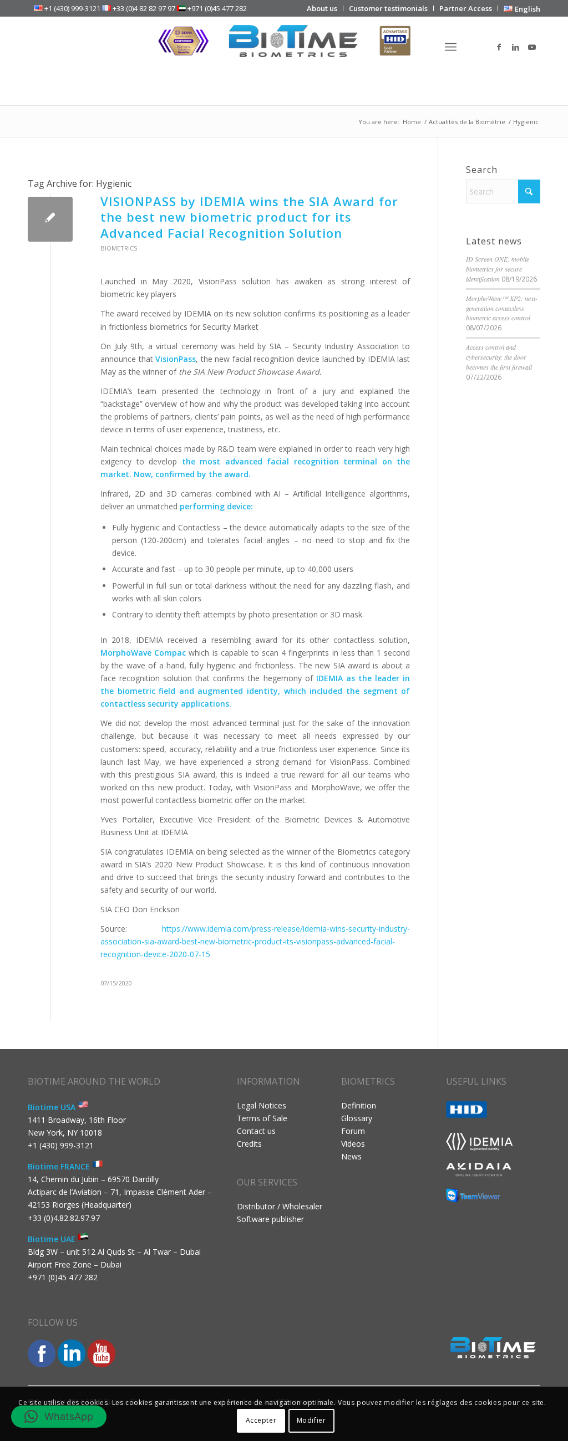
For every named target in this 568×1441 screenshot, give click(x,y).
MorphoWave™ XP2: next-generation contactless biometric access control (501, 308)
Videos (353, 1143)
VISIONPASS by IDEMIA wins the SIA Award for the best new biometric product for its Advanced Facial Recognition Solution (249, 217)
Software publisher (270, 1219)
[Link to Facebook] (498, 47)
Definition (358, 1105)
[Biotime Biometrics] (284, 47)
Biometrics (119, 248)
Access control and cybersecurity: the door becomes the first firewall (499, 357)
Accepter (261, 1420)
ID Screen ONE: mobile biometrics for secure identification (497, 268)
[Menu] (451, 47)
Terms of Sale (262, 1118)
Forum (353, 1131)
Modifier (311, 1420)
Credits (249, 1143)
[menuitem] (322, 8)
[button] (58, 1417)
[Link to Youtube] (532, 47)
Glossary (356, 1118)
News (351, 1156)
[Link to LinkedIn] (515, 47)
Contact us (256, 1131)
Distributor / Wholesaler (279, 1206)
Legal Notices (261, 1105)
